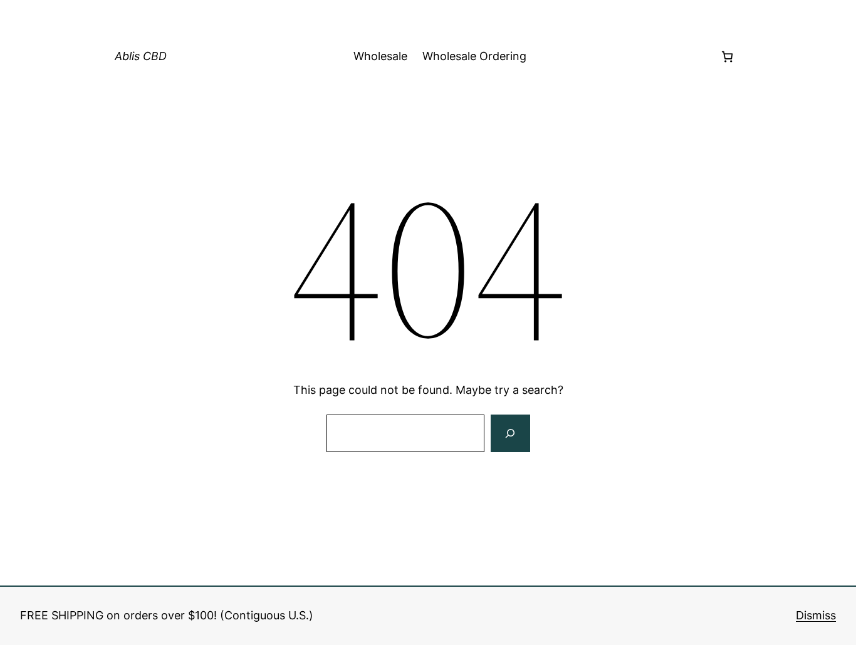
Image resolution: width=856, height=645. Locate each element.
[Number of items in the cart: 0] (727, 57)
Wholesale (380, 56)
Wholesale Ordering (474, 56)
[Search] (510, 433)
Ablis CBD (141, 56)
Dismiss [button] (816, 615)
